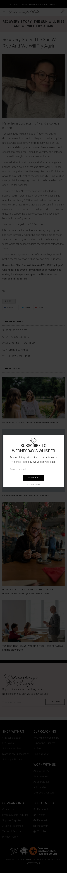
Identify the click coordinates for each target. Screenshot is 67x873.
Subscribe (33, 478)
